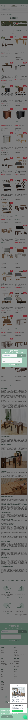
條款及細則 (17, 364)
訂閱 (21, 355)
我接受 (7, 716)
